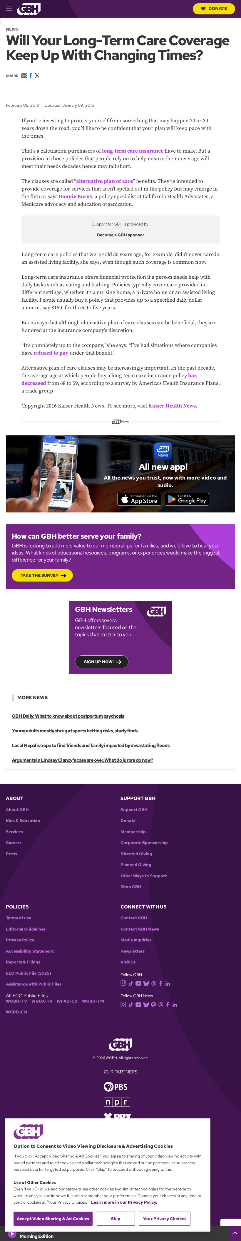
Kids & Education (23, 820)
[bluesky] (146, 983)
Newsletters (132, 951)
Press (11, 853)
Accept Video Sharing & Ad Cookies (53, 1218)
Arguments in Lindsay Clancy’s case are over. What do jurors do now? (82, 760)
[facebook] (160, 983)
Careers (13, 842)
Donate (217, 8)
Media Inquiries (135, 940)
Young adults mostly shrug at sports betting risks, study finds (75, 731)
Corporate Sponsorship (144, 842)
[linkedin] (167, 983)
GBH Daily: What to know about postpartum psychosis (68, 716)
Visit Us (127, 962)
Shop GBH (130, 886)
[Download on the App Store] (139, 499)
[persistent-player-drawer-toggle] (235, 1233)
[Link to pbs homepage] (115, 1086)
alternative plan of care (104, 181)
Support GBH (134, 809)
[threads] (153, 983)
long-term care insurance (132, 151)
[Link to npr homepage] (117, 1102)
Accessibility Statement (30, 951)
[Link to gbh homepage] (29, 8)
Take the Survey (39, 575)
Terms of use (18, 918)
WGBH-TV (16, 1001)
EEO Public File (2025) (28, 973)
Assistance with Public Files (33, 984)
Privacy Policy (20, 940)
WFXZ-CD (67, 1001)
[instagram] (123, 983)
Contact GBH (133, 918)
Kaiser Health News (172, 405)
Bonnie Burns (75, 196)
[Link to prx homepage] (117, 1116)
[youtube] (138, 983)
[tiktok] (130, 983)
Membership (133, 831)
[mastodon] (153, 1004)
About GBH (17, 809)
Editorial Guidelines (26, 929)
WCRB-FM (16, 1012)
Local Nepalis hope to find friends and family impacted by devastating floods (91, 745)
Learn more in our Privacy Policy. (124, 1202)
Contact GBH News (139, 929)
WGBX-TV (41, 1001)
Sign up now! (99, 661)
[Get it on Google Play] (187, 499)
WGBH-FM (93, 1001)
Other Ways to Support (143, 875)
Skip (115, 1218)
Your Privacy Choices (164, 1218)
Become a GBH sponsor (120, 235)
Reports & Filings (23, 962)
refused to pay (51, 353)
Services (14, 831)
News (12, 29)
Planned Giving (135, 864)
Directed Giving (136, 853)
